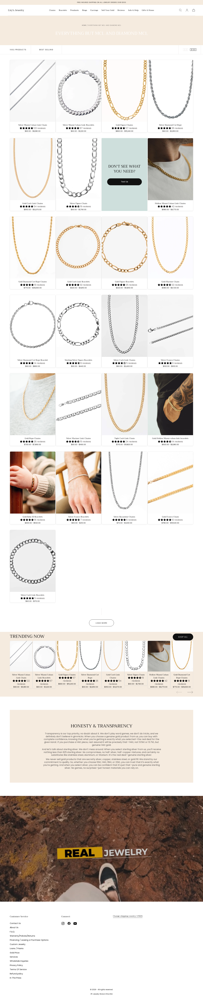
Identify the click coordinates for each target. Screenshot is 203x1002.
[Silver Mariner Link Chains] (78, 404)
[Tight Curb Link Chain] (124, 404)
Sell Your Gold (108, 10)
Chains (52, 10)
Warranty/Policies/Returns (22, 935)
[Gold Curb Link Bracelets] (78, 248)
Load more (101, 623)
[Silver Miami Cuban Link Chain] (32, 91)
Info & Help (133, 10)
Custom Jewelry (17, 944)
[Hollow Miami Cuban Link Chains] (170, 169)
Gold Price (14, 952)
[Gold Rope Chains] (32, 404)
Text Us (124, 181)
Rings (84, 10)
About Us (14, 927)
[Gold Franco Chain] (170, 483)
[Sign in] (187, 10)
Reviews (121, 10)
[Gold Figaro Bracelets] (124, 248)
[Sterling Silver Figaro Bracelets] (78, 326)
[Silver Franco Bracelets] (78, 483)
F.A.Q (12, 931)
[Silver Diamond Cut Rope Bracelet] (32, 326)
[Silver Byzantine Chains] (124, 483)
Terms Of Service (18, 969)
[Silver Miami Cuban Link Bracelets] (78, 91)
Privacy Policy (16, 965)
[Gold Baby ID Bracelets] (32, 483)
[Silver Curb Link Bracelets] (32, 561)
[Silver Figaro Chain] (78, 169)
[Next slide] (190, 692)
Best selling (46, 49)
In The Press (15, 977)
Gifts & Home (148, 10)
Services (14, 956)
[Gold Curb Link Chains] (32, 169)
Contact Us (15, 923)
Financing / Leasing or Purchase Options (29, 940)
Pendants (74, 10)
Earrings (94, 10)
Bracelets (63, 10)
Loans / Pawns (16, 948)
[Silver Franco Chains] (170, 326)
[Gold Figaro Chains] (124, 91)
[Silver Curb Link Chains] (124, 326)
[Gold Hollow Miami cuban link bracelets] (170, 404)
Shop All (183, 637)
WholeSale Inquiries (19, 961)
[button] (180, 10)
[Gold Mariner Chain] (170, 248)
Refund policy (16, 973)
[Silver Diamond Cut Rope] (170, 91)
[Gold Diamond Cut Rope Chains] (32, 248)
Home (84, 25)
